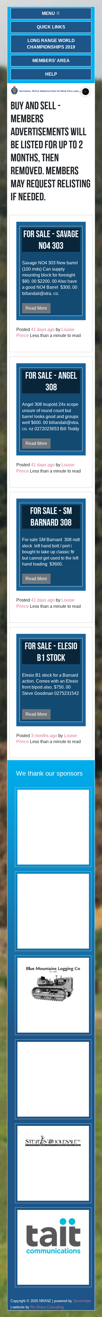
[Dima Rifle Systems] (53, 1079)
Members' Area (51, 60)
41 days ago (43, 329)
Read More (36, 308)
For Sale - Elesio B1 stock (51, 652)
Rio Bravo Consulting (47, 1307)
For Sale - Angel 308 (51, 381)
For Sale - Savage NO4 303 (51, 240)
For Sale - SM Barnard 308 (51, 517)
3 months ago (44, 735)
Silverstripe (82, 1301)
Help (51, 74)
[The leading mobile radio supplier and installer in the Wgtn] (53, 1247)
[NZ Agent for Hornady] (53, 1163)
